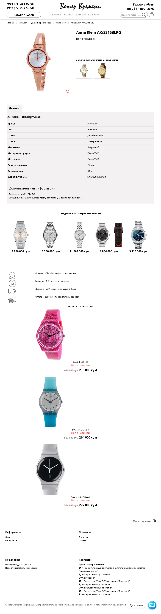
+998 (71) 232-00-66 (20, 4)
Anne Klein (61, 22)
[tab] (14, 108)
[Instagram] (154, 520)
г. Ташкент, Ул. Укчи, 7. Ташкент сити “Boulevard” (106, 581)
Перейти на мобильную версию (21, 567)
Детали (14, 108)
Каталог (69, 14)
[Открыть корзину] (151, 14)
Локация (80, 14)
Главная (57, 14)
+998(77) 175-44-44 (101, 594)
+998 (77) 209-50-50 (20, 8)
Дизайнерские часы (41, 22)
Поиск (144, 15)
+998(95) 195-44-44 (101, 584)
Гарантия (93, 14)
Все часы (52, 197)
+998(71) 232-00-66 (101, 574)
